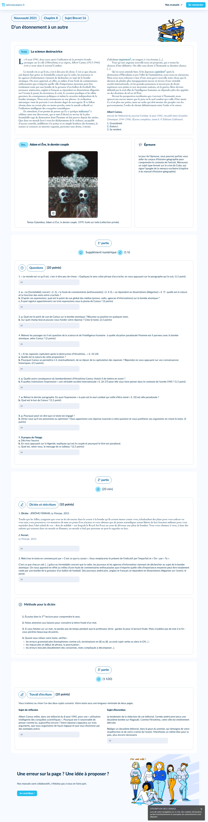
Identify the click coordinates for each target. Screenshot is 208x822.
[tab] (178, 267)
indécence (84, 111)
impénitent (125, 60)
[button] (104, 90)
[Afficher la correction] (178, 267)
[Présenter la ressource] (186, 52)
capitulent (160, 72)
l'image (38, 437)
